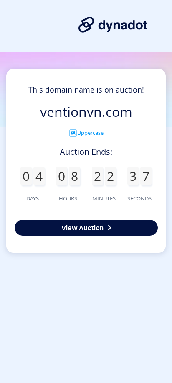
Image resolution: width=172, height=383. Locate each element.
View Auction (82, 228)
